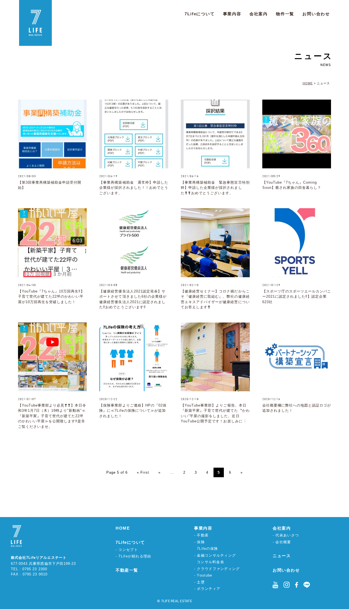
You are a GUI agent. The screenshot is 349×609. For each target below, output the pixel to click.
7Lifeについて (200, 13)
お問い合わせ (316, 13)
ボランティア (208, 589)
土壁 (201, 582)
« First (143, 472)
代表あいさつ (287, 535)
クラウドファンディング (218, 569)
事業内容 (232, 13)
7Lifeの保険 (207, 549)
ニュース (282, 555)
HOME (123, 528)
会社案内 (258, 13)
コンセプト (128, 550)
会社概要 (283, 542)
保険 (201, 542)
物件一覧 (285, 13)
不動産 (203, 535)
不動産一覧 (127, 570)
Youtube (204, 575)
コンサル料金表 (210, 562)
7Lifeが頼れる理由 (134, 556)
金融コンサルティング (216, 555)
